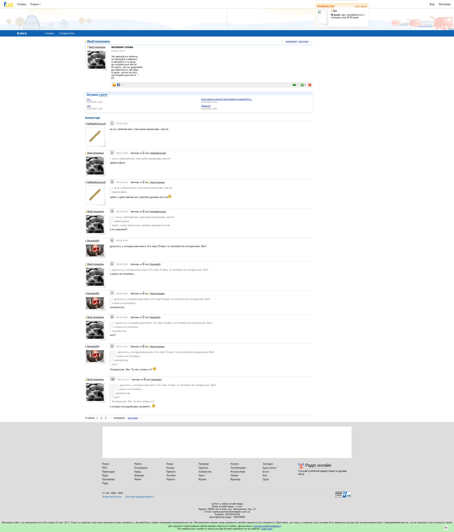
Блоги (266, 471)
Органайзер (108, 479)
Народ (137, 471)
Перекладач (108, 471)
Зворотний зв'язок (111, 496)
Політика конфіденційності (140, 496)
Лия (335, 10)
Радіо (105, 483)
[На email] (114, 84)
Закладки (268, 463)
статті (103, 94)
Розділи (34, 4)
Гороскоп (203, 467)
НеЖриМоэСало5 (96, 123)
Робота (138, 463)
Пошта (105, 463)
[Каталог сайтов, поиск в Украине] (343, 493)
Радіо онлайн (318, 465)
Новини (234, 475)
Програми (203, 463)
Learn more (266, 528)
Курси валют (269, 467)
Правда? (206, 106)
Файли (137, 479)
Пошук (169, 463)
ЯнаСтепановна (98, 41)
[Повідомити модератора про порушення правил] (310, 84)
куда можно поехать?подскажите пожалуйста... (227, 99)
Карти (201, 475)
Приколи (170, 471)
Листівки (171, 475)
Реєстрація (444, 4)
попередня (291, 41)
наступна (303, 41)
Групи (266, 479)
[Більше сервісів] (122, 85)
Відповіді (235, 479)
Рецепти (170, 479)
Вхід (432, 4)
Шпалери (139, 475)
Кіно (265, 475)
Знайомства (325, 6)
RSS (104, 467)
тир (88, 106)
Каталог (235, 463)
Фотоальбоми (238, 471)
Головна (21, 4)
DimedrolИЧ (93, 240)
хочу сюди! (361, 6)
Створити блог (66, 33)
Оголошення (141, 467)
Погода (170, 467)
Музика (202, 479)
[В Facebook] (118, 84)
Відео (105, 475)
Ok (445, 527)
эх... (89, 99)
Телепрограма (238, 467)
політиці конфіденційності (267, 526)
